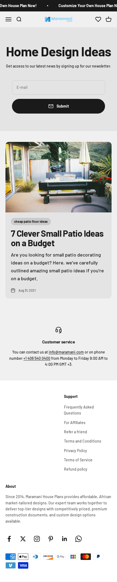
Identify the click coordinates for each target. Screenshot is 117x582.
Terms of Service (78, 460)
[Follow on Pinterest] (50, 539)
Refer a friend (75, 431)
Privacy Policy (75, 450)
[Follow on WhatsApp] (78, 539)
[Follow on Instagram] (37, 539)
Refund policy (75, 469)
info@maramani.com (66, 352)
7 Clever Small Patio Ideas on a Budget (57, 238)
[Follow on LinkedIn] (64, 539)
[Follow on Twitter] (23, 539)
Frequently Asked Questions (79, 410)
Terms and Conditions (82, 441)
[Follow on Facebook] (9, 539)
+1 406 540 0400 (36, 358)
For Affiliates (74, 422)
